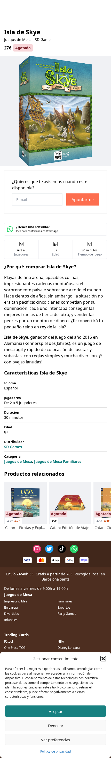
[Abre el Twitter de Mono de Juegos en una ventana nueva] (49, 549)
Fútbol (8, 641)
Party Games (67, 613)
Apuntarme (83, 199)
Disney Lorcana (69, 647)
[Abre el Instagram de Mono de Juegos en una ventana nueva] (37, 549)
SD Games (13, 446)
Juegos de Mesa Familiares (57, 461)
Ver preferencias (55, 739)
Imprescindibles (15, 601)
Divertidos (11, 613)
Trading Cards (16, 634)
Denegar (55, 725)
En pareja (11, 607)
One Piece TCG (15, 647)
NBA (61, 641)
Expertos (64, 607)
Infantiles (11, 620)
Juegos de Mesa (18, 461)
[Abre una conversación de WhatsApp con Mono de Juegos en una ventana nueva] (74, 549)
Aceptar (55, 711)
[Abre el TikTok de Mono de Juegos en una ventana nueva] (62, 549)
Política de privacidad (55, 751)
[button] (103, 658)
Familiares (65, 601)
